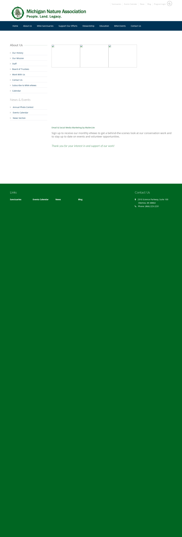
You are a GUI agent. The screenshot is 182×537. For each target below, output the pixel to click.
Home (15, 26)
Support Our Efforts (68, 26)
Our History (17, 52)
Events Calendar (130, 4)
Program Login (160, 4)
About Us (27, 26)
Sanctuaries (116, 4)
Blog (149, 4)
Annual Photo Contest (23, 107)
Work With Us (18, 74)
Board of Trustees (20, 69)
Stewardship (88, 26)
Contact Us (136, 26)
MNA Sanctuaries (45, 26)
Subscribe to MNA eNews (24, 85)
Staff (14, 63)
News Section (19, 118)
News (142, 4)
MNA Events (120, 26)
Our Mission (18, 58)
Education (104, 26)
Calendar (16, 90)
